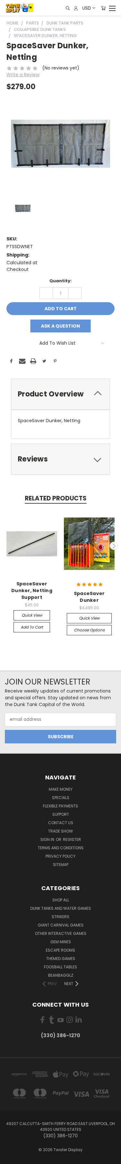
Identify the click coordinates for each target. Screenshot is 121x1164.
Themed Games (60, 958)
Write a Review (22, 74)
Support (60, 814)
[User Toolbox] (76, 8)
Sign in (47, 839)
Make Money (61, 789)
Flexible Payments (60, 806)
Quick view (32, 615)
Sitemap (60, 864)
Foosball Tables (60, 967)
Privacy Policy (60, 856)
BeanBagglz (60, 975)
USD (86, 8)
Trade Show (60, 831)
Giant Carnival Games (61, 925)
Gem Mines (60, 942)
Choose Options (89, 630)
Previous (7, 546)
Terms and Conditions (61, 848)
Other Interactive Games (60, 933)
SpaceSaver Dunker (89, 596)
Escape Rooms (60, 950)
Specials (60, 797)
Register (72, 839)
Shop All (60, 900)
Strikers (60, 916)
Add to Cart (32, 627)
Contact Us (60, 822)
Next (114, 546)
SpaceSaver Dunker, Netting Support (31, 591)
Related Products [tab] (55, 498)
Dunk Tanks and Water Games (60, 908)
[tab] (60, 394)
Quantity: (60, 281)
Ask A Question (60, 326)
